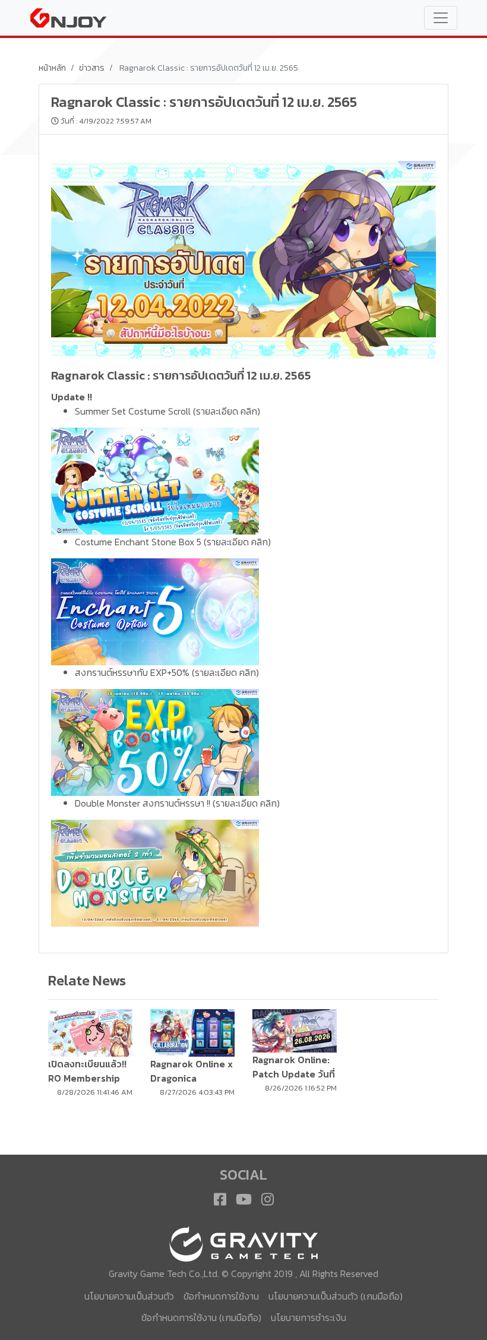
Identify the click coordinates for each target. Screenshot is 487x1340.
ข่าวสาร (92, 68)
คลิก (249, 411)
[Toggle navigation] (440, 18)
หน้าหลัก (52, 68)
